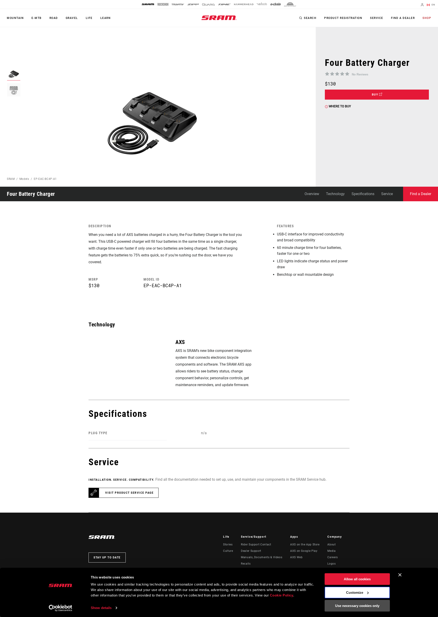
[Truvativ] (178, 4)
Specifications (363, 194)
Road (54, 18)
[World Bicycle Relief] (290, 4)
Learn (105, 18)
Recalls (245, 563)
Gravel (72, 18)
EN (433, 4)
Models (24, 179)
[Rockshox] (163, 4)
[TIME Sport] (224, 4)
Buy (375, 94)
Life (89, 18)
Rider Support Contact (256, 544)
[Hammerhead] (243, 4)
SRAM (11, 179)
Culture (228, 550)
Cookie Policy (281, 595)
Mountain (15, 18)
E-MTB (36, 18)
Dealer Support (251, 550)
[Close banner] (400, 574)
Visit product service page (129, 492)
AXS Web (296, 557)
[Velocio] (262, 4)
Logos (331, 563)
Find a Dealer (403, 18)
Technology (335, 194)
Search (310, 18)
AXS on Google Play (304, 550)
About (331, 544)
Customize (354, 592)
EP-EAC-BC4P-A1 (45, 179)
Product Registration (343, 18)
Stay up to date (107, 557)
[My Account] (422, 5)
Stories (227, 544)
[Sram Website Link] (219, 17)
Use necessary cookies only (357, 606)
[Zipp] (193, 4)
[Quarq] (208, 4)
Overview (312, 194)
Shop (426, 18)
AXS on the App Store (305, 544)
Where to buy (339, 106)
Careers (332, 557)
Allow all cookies (357, 579)
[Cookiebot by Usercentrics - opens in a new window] (61, 608)
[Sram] (148, 4)
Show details (101, 608)
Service (376, 18)
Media (331, 550)
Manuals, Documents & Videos (261, 557)
